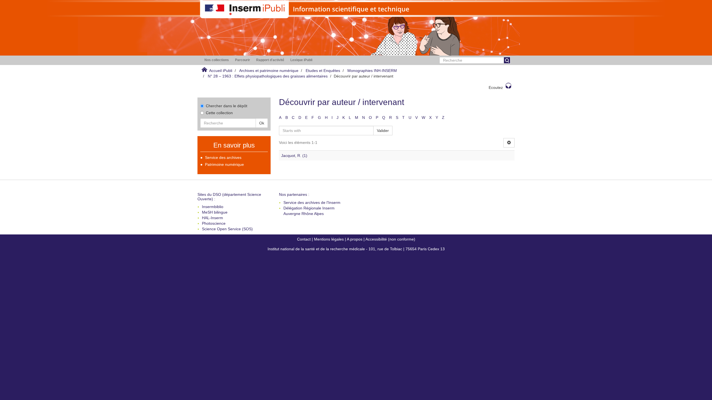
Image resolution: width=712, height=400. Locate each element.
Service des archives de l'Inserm (311, 202)
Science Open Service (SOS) (227, 229)
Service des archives (223, 157)
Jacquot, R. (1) (294, 155)
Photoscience (214, 223)
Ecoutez (496, 87)
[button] (217, 60)
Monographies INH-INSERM (372, 70)
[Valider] (507, 60)
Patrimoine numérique (224, 164)
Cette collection (219, 113)
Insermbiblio (212, 206)
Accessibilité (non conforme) (390, 239)
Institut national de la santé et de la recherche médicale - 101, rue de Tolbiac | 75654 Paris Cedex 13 (356, 249)
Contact (304, 239)
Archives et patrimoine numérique (268, 70)
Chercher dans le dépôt (226, 106)
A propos (354, 239)
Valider (383, 130)
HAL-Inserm (212, 218)
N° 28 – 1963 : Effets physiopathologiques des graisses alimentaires (268, 76)
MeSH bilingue (215, 212)
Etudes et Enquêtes (323, 70)
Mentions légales (329, 239)
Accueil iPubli (220, 70)
